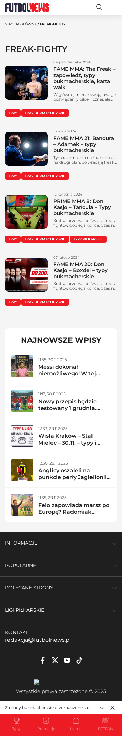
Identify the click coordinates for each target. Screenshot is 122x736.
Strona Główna (21, 24)
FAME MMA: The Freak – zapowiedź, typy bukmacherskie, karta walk (84, 78)
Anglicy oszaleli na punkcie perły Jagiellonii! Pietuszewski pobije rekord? (73, 480)
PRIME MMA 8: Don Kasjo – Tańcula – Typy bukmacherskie (82, 207)
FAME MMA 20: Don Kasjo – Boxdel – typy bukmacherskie (80, 270)
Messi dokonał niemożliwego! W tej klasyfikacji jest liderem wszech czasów (71, 377)
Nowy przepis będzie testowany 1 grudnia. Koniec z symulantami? (71, 408)
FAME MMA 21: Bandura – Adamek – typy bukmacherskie (83, 144)
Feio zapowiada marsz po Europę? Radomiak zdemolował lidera (73, 512)
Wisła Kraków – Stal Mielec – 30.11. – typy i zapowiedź (67, 443)
